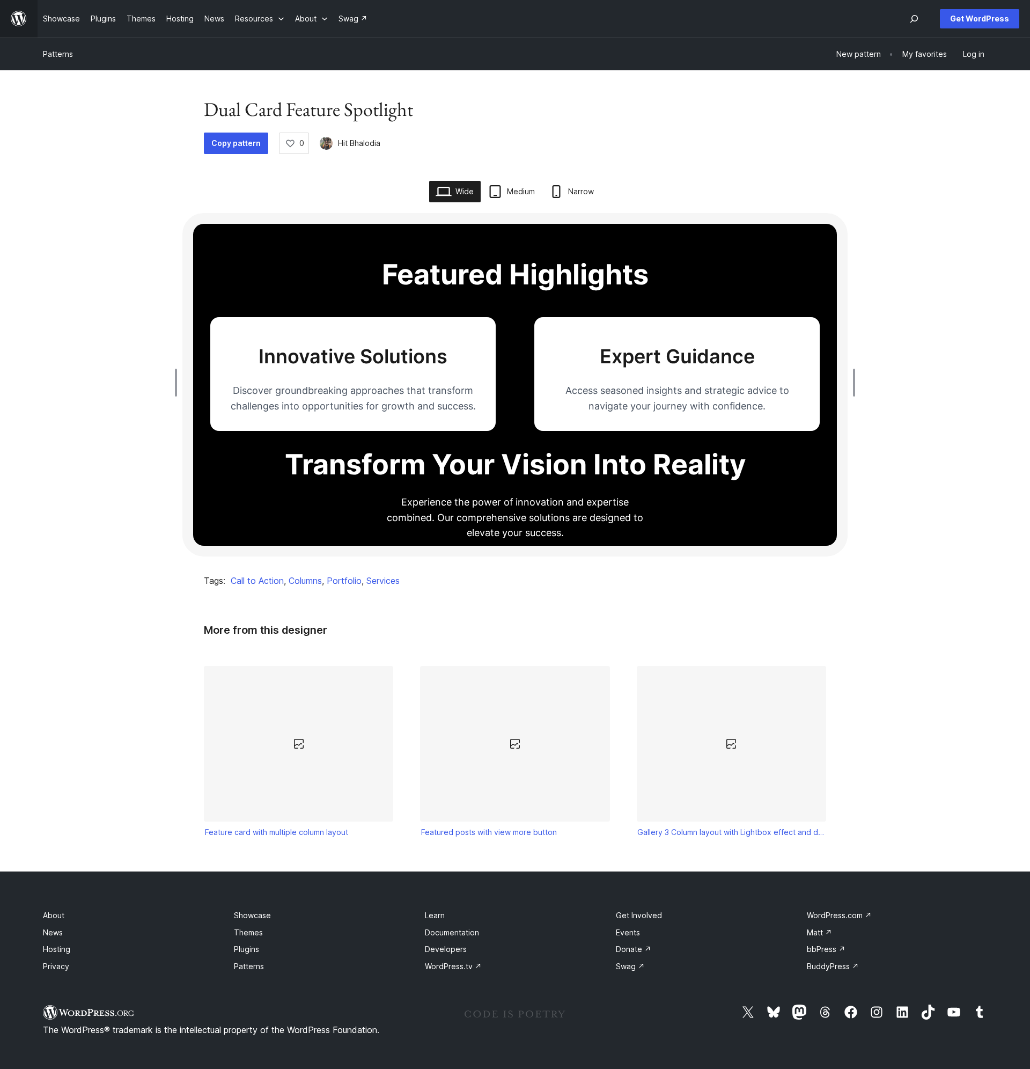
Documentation (452, 932)
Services (383, 580)
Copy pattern (236, 143)
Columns (305, 580)
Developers (446, 949)
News (53, 932)
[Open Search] (914, 19)
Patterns (58, 53)
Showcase (252, 915)
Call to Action (257, 580)
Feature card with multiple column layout (276, 832)
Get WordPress (979, 18)
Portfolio (344, 580)
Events (628, 932)
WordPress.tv (453, 966)
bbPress (826, 949)
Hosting (56, 949)
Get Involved (639, 915)
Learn (435, 915)
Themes (248, 932)
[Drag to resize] (178, 383)
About (53, 915)
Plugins (246, 949)
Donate (633, 949)
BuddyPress (833, 966)
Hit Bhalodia (359, 143)
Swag (630, 966)
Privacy (56, 966)
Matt (819, 932)
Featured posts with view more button (489, 832)
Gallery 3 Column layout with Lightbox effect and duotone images (731, 832)
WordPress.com (839, 915)
